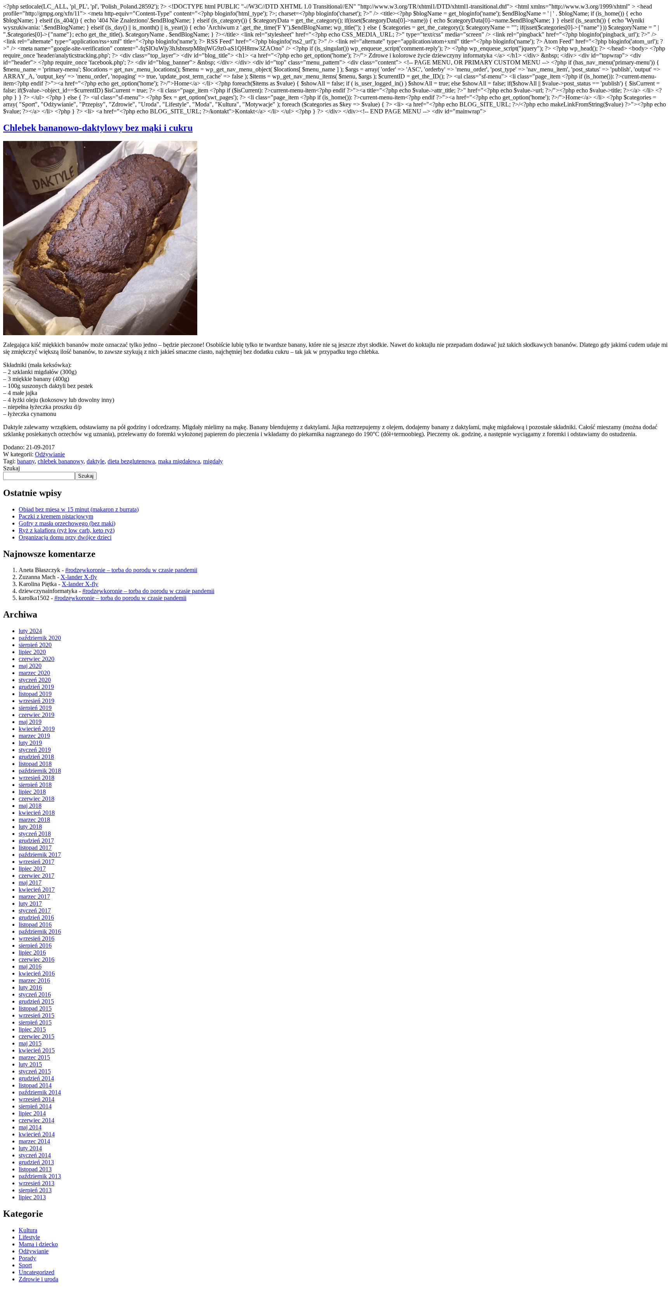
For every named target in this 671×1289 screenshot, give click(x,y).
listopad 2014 (35, 1085)
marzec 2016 (34, 980)
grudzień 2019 (36, 687)
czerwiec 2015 (36, 1036)
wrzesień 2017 (36, 861)
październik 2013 (40, 1176)
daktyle (95, 461)
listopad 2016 (35, 924)
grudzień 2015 (36, 1001)
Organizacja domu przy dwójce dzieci (65, 537)
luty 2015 (30, 1064)
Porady (27, 1258)
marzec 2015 (34, 1057)
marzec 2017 (34, 896)
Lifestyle (29, 1237)
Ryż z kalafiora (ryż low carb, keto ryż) (67, 530)
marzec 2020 (34, 673)
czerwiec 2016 (36, 959)
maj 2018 (30, 805)
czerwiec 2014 (36, 1120)
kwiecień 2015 (37, 1050)
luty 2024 (30, 631)
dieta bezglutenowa (131, 461)
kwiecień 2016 (37, 973)
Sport (25, 1265)
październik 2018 (40, 770)
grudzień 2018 (36, 756)
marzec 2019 (34, 735)
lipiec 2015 (32, 1029)
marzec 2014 (34, 1141)
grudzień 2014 (36, 1078)
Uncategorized (36, 1272)
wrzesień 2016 (36, 938)
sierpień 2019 (35, 708)
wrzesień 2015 (36, 1015)
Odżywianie (50, 454)
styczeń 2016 (35, 994)
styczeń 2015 (35, 1071)
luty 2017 (30, 903)
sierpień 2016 (35, 945)
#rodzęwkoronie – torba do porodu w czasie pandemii (131, 570)
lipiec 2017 (32, 868)
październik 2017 (40, 854)
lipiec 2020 (32, 652)
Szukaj (11, 468)
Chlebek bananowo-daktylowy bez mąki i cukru (98, 128)
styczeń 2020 (35, 680)
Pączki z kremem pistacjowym (56, 516)
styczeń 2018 (35, 833)
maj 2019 (30, 721)
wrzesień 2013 (36, 1183)
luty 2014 (30, 1148)
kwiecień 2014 (37, 1134)
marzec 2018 (34, 819)
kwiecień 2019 (37, 728)
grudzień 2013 (36, 1162)
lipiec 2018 (32, 791)
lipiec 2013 (32, 1197)
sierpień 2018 (35, 784)
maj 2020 (30, 666)
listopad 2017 (35, 847)
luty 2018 (30, 826)
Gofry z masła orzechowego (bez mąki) (67, 523)
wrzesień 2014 (36, 1099)
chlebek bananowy (60, 461)
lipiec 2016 (32, 952)
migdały (213, 461)
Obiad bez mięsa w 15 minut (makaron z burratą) (79, 509)
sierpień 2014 (35, 1106)
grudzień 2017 (36, 840)
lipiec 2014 (32, 1113)
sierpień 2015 (35, 1022)
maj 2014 (30, 1127)
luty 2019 (30, 742)
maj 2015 (30, 1043)
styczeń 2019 (35, 749)
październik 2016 (40, 931)
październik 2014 (40, 1092)
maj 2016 (30, 966)
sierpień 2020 (35, 645)
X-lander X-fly (79, 577)
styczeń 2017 (35, 910)
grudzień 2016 (36, 917)
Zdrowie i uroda (38, 1279)
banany (26, 461)
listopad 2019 (35, 694)
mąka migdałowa (179, 461)
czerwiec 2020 (36, 659)
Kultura (28, 1230)
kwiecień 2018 (37, 812)
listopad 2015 (35, 1008)
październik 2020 (40, 638)
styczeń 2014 (35, 1155)
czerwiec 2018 (36, 798)
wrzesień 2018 (36, 777)
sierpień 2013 (35, 1190)
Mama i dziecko (38, 1244)
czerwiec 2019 (36, 714)
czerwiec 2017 (36, 875)
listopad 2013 (35, 1169)
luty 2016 (30, 987)
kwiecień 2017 (37, 889)
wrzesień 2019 (36, 701)
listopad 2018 (35, 763)
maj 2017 (30, 882)
